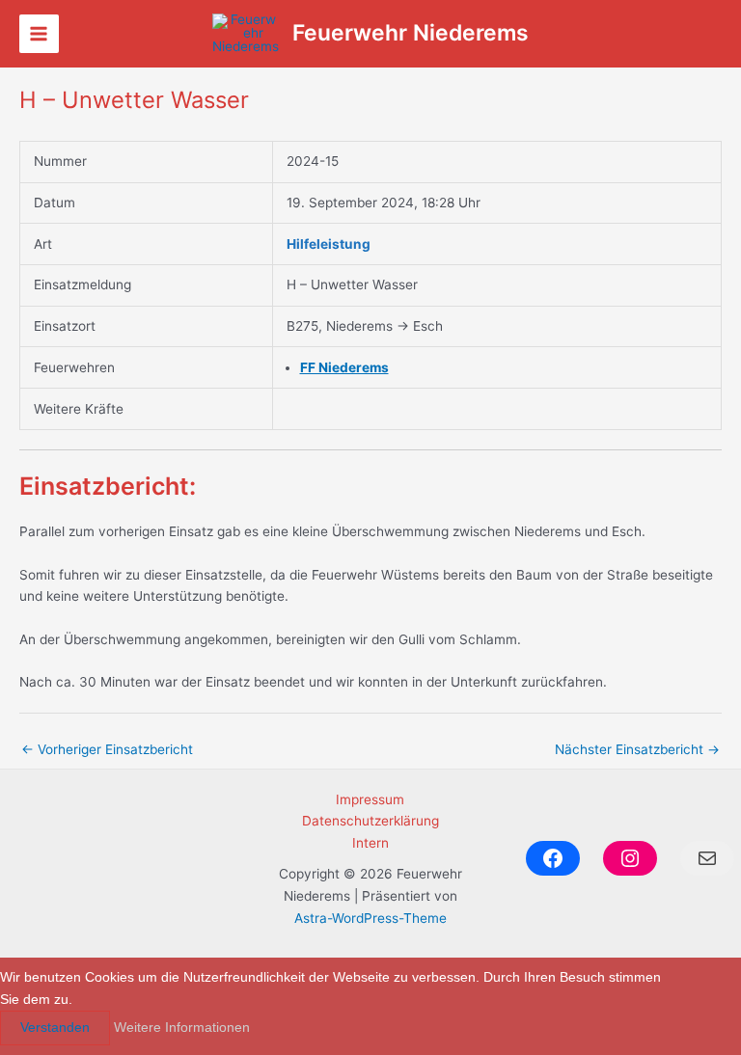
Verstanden (55, 1027)
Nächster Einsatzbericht (637, 749)
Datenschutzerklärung (370, 820)
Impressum (370, 799)
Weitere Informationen (182, 1027)
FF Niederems (344, 367)
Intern (370, 843)
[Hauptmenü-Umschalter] (39, 34)
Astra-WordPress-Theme (370, 918)
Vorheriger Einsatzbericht (107, 749)
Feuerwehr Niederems (410, 32)
